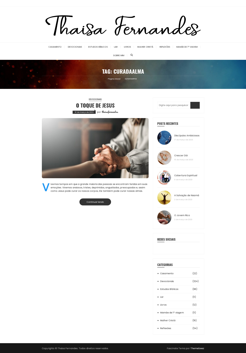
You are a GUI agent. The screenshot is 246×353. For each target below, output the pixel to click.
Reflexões (165, 46)
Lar (116, 46)
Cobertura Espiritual (185, 175)
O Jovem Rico (182, 215)
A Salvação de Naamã (186, 195)
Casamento (55, 46)
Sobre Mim (118, 55)
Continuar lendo (95, 201)
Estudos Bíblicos (98, 46)
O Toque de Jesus (95, 105)
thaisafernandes (110, 112)
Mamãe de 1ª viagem (187, 46)
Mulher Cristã (145, 46)
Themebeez (197, 348)
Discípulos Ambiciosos (186, 135)
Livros (127, 46)
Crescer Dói (181, 155)
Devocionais (75, 46)
